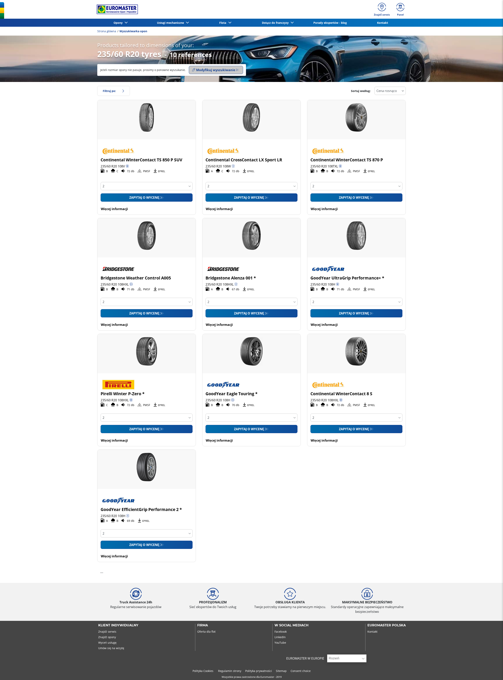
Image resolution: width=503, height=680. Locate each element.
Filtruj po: (109, 91)
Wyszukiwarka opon (133, 31)
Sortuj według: (361, 91)
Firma (202, 625)
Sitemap (281, 671)
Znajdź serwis (107, 631)
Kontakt (372, 631)
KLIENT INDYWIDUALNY (118, 625)
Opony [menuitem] (119, 23)
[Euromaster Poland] (116, 9)
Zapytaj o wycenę (144, 197)
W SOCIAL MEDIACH (291, 625)
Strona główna (106, 31)
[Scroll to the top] (492, 671)
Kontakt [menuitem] (382, 23)
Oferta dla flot (206, 631)
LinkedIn (280, 637)
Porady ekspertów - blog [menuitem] (330, 23)
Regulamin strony (229, 671)
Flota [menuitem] (223, 23)
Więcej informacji (114, 209)
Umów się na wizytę (111, 648)
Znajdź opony (107, 637)
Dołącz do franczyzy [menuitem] (276, 23)
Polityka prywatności (258, 671)
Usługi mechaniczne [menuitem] (171, 23)
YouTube (280, 642)
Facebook (280, 631)
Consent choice (301, 671)
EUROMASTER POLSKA (386, 625)
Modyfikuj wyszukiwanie (215, 70)
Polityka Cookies (203, 671)
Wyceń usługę (107, 642)
